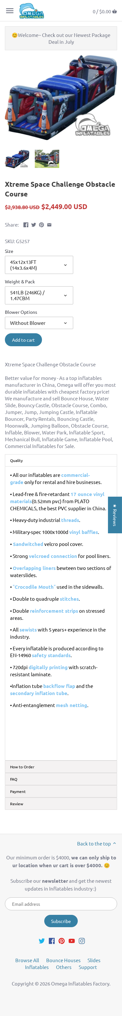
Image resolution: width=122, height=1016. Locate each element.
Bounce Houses (63, 960)
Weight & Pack (20, 281)
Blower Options (21, 311)
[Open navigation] (10, 11)
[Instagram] (82, 940)
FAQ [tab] (13, 779)
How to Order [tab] (22, 766)
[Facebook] (52, 940)
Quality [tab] (16, 460)
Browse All (27, 960)
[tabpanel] (61, 613)
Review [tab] (16, 803)
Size (9, 251)
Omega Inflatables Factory (80, 983)
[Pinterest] (62, 940)
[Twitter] (42, 940)
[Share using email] (49, 224)
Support (88, 967)
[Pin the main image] (41, 224)
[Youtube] (72, 940)
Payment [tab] (18, 791)
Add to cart (23, 340)
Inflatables (37, 967)
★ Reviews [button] (115, 515)
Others (64, 967)
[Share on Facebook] (25, 224)
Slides (94, 960)
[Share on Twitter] (33, 224)
